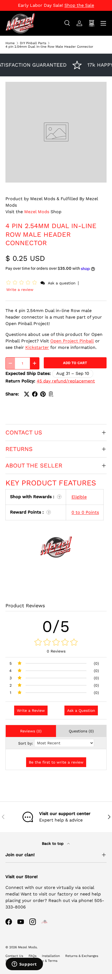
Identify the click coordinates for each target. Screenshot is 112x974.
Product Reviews (25, 605)
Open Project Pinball (72, 340)
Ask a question (62, 283)
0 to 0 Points (85, 512)
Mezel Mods (36, 211)
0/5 (56, 626)
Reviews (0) (31, 731)
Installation (51, 956)
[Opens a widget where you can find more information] (24, 964)
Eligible (79, 496)
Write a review (19, 289)
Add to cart (75, 363)
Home (10, 43)
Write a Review (31, 710)
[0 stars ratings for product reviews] (56, 642)
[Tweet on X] (26, 394)
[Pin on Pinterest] (43, 394)
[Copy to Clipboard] (51, 394)
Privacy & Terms (45, 961)
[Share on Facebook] (34, 394)
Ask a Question (81, 710)
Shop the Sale (79, 5)
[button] (22, 282)
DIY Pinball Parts (33, 43)
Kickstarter (37, 347)
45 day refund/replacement (66, 381)
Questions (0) (81, 731)
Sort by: (25, 743)
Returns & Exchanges (81, 956)
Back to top (53, 843)
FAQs (32, 956)
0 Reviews (56, 651)
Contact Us (14, 956)
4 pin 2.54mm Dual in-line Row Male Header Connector (49, 46)
